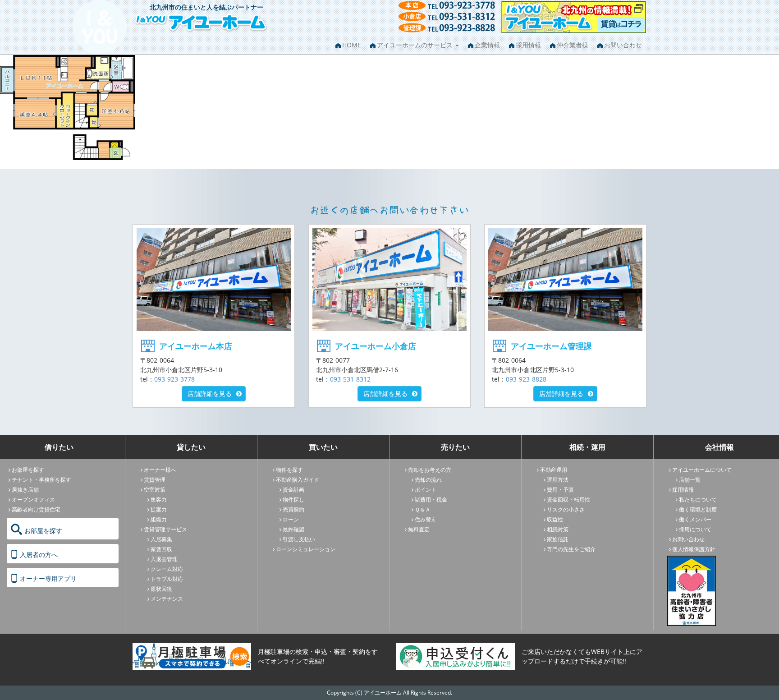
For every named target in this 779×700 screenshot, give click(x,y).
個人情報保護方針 (693, 549)
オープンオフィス (33, 499)
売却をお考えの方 (429, 470)
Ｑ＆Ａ (423, 509)
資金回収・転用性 (568, 499)
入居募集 (161, 539)
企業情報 (487, 45)
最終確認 (293, 529)
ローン (291, 519)
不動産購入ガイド (297, 480)
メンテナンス (167, 599)
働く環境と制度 (698, 509)
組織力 (159, 519)
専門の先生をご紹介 (571, 549)
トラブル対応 (167, 579)
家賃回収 (161, 549)
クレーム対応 (167, 569)
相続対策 (557, 529)
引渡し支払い (299, 539)
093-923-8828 (526, 379)
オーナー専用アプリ (48, 578)
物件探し (293, 499)
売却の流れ (428, 480)
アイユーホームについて (702, 470)
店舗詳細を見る (210, 393)
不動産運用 (553, 470)
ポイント (425, 489)
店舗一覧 (690, 480)
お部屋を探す (28, 470)
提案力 (159, 509)
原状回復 (161, 589)
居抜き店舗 (25, 489)
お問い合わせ (623, 45)
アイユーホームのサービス (415, 45)
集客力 (159, 499)
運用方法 (557, 480)
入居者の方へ (39, 554)
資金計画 (293, 489)
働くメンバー (695, 519)
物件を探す (289, 470)
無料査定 (419, 529)
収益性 (555, 519)
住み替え (425, 519)
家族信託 (557, 539)
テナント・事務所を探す (41, 480)
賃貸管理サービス (165, 529)
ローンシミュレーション (305, 549)
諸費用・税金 (431, 499)
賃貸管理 (154, 480)
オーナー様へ (160, 470)
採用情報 (528, 45)
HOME (351, 45)
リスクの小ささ (566, 509)
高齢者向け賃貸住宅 (36, 509)
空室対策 (154, 489)
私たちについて (698, 499)
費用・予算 (560, 489)
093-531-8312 (350, 379)
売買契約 (293, 509)
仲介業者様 (572, 45)
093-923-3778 (174, 379)
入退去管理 (164, 559)
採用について (695, 529)
